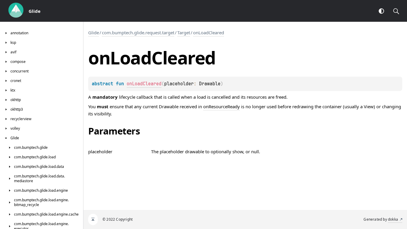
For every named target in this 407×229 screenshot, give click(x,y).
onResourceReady (221, 106)
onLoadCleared (208, 32)
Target (183, 32)
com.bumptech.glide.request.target (138, 32)
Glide (93, 32)
